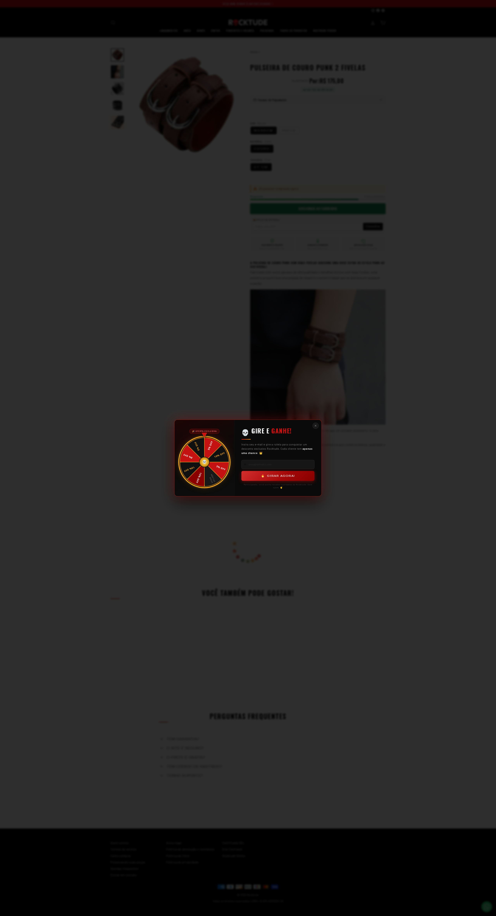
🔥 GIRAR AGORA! (278, 476)
